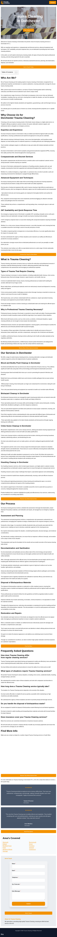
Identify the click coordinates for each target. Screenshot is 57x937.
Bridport (5, 844)
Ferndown (31, 846)
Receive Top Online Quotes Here (28, 498)
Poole (4, 847)
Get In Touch (28, 913)
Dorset (31, 844)
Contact (53, 2)
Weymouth (5, 842)
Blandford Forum (7, 846)
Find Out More (28, 646)
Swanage (5, 851)
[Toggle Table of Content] (15, 72)
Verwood (31, 847)
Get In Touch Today (28, 67)
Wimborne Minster (7, 849)
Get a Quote (27, 30)
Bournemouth (32, 842)
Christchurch (32, 849)
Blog (2, 934)
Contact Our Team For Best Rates (28, 254)
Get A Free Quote (28, 831)
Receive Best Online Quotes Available (28, 348)
